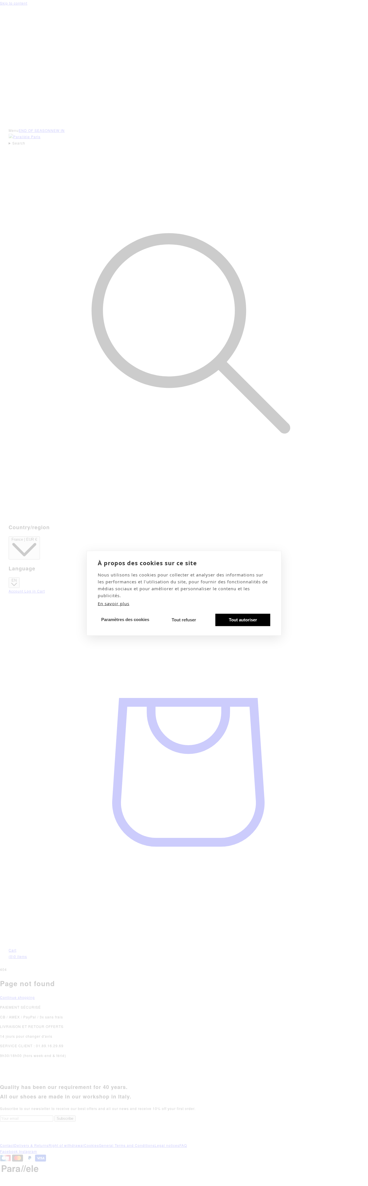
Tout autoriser (243, 619)
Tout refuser (184, 619)
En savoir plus (113, 603)
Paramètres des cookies (125, 619)
